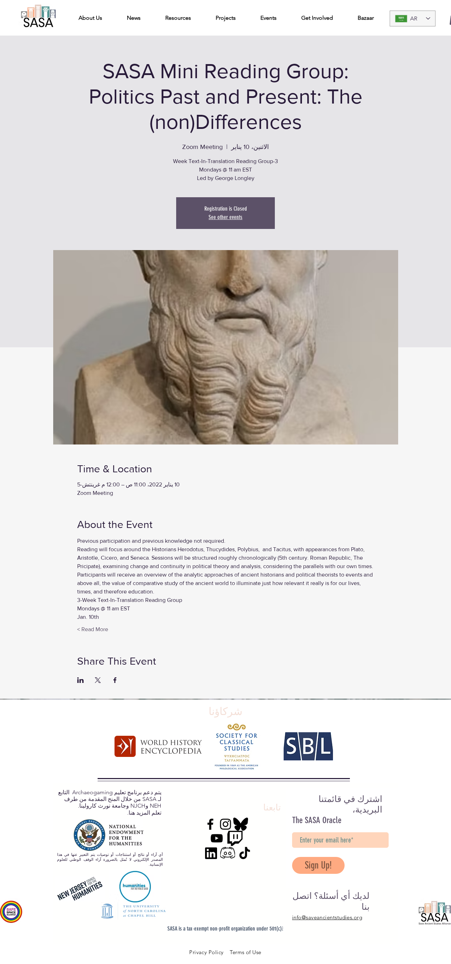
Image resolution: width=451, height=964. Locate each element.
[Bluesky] (240, 824)
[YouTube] (216, 838)
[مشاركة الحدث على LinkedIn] (80, 680)
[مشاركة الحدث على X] (97, 680)
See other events (225, 217)
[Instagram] (225, 824)
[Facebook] (210, 824)
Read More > (92, 629)
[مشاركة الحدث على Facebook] (115, 680)
